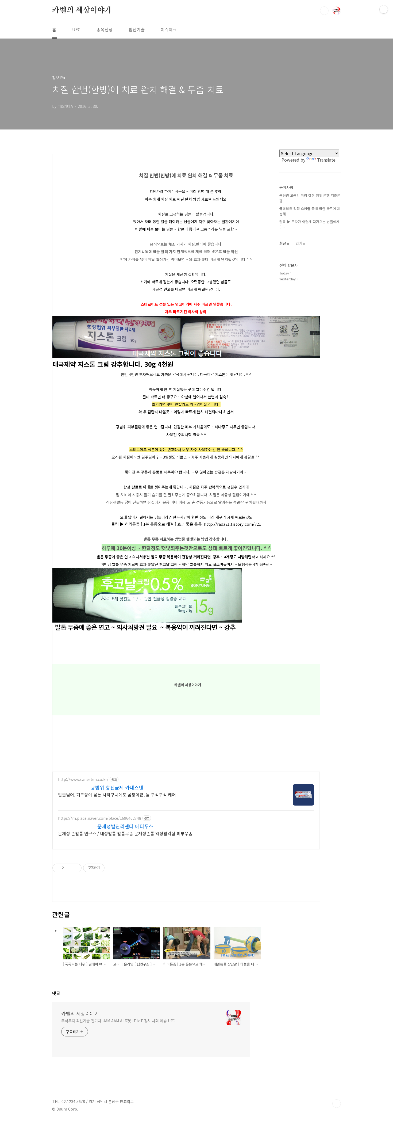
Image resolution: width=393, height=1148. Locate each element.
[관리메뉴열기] (384, 9)
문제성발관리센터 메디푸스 (125, 826)
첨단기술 (137, 29)
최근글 (284, 243)
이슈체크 (169, 29)
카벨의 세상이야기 (81, 10)
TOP (336, 1103)
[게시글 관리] (75, 868)
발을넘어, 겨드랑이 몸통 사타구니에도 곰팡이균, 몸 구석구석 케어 (117, 794)
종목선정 (105, 29)
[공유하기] (69, 868)
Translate (326, 160)
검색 (324, 11)
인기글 (300, 243)
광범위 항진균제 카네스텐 (117, 787)
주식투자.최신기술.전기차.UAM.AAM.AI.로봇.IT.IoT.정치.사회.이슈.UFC (118, 1020)
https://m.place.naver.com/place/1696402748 (99, 818)
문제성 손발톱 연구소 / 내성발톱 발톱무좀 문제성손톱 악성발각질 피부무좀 (125, 833)
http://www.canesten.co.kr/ (83, 779)
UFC (76, 29)
